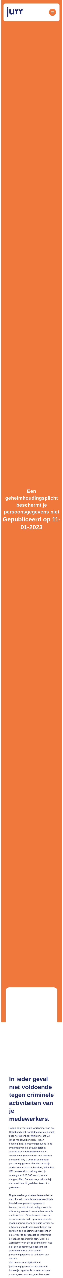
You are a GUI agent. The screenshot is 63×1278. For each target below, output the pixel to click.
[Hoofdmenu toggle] (51, 12)
